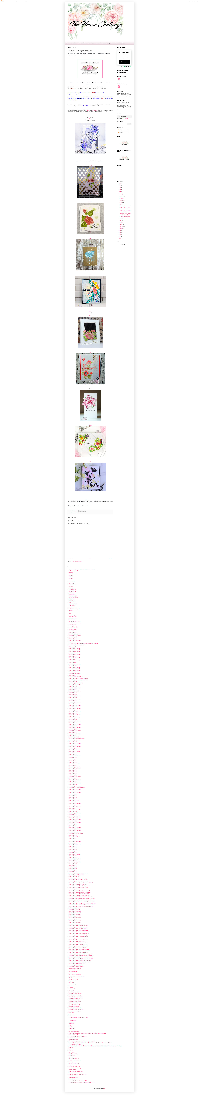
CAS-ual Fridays (72, 605)
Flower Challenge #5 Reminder (74, 782)
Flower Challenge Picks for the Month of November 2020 (79, 892)
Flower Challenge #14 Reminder (75, 698)
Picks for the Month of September (75, 1011)
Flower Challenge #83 (73, 863)
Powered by (120, 66)
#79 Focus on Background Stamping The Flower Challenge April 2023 (82, 569)
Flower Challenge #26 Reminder (75, 740)
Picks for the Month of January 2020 (75, 998)
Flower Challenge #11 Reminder (75, 691)
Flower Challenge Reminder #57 (75, 914)
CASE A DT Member (73, 607)
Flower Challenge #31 (73, 754)
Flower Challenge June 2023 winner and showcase (78, 678)
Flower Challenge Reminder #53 (75, 909)
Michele (90, 388)
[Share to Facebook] (83, 511)
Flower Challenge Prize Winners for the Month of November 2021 (81, 906)
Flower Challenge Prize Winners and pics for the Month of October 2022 (82, 903)
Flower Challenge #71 (73, 843)
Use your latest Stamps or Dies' (74, 1066)
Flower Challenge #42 (73, 632)
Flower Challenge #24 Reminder (75, 733)
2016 (120, 238)
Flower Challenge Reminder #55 (75, 911)
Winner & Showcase (72, 1069)
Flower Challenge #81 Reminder (75, 859)
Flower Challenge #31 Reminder (75, 755)
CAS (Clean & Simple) (73, 603)
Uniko (70, 1049)
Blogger (104, 1088)
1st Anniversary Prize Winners (74, 570)
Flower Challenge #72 (73, 846)
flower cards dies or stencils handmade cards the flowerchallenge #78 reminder (83, 643)
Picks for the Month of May (74, 1006)
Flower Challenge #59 (73, 805)
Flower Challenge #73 (73, 847)
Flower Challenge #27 (73, 741)
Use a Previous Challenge (73, 1053)
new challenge (71, 982)
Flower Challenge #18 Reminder (75, 711)
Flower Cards (71, 641)
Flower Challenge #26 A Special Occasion (76, 738)
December (122, 194)
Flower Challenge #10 (73, 686)
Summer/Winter (72, 1030)
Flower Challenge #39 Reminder (75, 763)
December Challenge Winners (74, 621)
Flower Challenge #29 (73, 748)
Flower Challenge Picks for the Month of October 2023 (79, 895)
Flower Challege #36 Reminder (74, 657)
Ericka (90, 275)
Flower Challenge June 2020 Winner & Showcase (78, 878)
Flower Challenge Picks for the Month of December (78, 887)
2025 (120, 185)
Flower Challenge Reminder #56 (75, 912)
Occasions (71, 987)
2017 (120, 236)
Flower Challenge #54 (73, 795)
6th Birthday (71, 577)
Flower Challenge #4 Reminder (74, 767)
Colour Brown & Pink (73, 616)
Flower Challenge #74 (73, 849)
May (121, 220)
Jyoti (90, 311)
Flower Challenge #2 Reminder (74, 718)
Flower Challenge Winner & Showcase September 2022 (79, 950)
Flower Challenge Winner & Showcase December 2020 (79, 931)
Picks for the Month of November (75, 1007)
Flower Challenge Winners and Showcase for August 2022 (80, 960)
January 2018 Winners (73, 971)
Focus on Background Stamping (75, 968)
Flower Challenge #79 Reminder (75, 851)
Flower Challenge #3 (72, 749)
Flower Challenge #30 (73, 752)
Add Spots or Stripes (73, 589)
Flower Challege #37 (72, 659)
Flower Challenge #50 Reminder (75, 786)
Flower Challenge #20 (73, 719)
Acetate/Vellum (71, 580)
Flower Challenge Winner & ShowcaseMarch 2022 (78, 952)
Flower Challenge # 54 (73, 681)
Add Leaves (71, 586)
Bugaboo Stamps (72, 600)
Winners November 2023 (73, 1077)
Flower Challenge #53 (73, 794)
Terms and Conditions (120, 43)
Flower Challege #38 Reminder (74, 664)
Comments (121, 132)
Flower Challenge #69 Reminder (75, 836)
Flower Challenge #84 (73, 865)
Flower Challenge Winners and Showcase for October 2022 (80, 961)
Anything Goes (71, 592)
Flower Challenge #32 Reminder (75, 759)
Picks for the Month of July (74, 1000)
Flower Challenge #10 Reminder (75, 687)
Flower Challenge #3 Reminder (74, 751)
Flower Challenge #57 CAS (74, 800)
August (121, 202)
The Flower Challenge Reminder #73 (75, 1044)
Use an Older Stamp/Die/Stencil (75, 1060)
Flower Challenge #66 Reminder (75, 827)
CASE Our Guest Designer (74, 608)
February (121, 226)
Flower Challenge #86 (73, 868)
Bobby (90, 202)
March (121, 224)
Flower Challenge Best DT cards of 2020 (76, 874)
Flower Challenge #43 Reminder (75, 635)
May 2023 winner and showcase (75, 974)
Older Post (110, 558)
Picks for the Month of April (74, 992)
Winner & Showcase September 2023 (76, 1071)
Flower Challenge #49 (73, 778)
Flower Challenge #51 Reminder (75, 789)
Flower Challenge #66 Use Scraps (75, 828)
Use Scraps (71, 1061)
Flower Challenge (72, 675)
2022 (120, 191)
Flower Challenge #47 (73, 773)
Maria (90, 352)
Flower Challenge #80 (73, 855)
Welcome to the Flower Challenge (75, 1068)
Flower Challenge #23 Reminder (75, 730)
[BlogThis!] (80, 511)
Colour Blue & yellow (73, 615)
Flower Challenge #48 (73, 775)
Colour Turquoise (72, 619)
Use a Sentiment (72, 1055)
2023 (120, 189)
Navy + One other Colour (73, 979)
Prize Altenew (71, 1015)
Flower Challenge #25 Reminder (75, 737)
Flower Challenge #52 (73, 790)
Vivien (90, 461)
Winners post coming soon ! (125, 205)
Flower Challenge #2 (72, 716)
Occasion (70, 985)
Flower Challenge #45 (73, 637)
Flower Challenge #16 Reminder (75, 705)
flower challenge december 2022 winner (76, 676)
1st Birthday (71, 572)
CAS (70, 602)
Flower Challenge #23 (73, 729)
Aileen (90, 165)
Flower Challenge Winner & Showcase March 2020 (78, 946)
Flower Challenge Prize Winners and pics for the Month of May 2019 (81, 900)
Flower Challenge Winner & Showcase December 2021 (79, 933)
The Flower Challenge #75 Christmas (76, 1037)
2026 (120, 183)
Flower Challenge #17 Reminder (75, 708)
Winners (70, 1072)
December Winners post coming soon (76, 622)
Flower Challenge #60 (73, 811)
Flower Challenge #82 (73, 860)
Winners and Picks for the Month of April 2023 (77, 1074)
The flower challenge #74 (73, 1034)
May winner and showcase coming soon (76, 976)
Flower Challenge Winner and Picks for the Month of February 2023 (81, 955)
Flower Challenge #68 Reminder (75, 832)
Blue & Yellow (71, 599)
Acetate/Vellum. (72, 581)
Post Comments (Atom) (77, 561)
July (121, 204)
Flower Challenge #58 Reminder (76, 512)
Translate (126, 118)
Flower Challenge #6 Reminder (74, 809)
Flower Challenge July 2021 (74, 876)
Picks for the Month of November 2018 (76, 1009)
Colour (70, 613)
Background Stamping (73, 596)
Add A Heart (71, 583)
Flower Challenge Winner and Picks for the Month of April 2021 (81, 954)
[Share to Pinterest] (85, 511)
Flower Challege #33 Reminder (74, 649)
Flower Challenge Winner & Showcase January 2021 (78, 938)
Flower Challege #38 (72, 662)
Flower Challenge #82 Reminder (75, 862)
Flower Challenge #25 (73, 735)
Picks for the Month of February (75, 995)
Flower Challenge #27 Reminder (75, 743)
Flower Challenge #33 (73, 760)
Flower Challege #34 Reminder (74, 651)
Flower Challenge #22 (73, 725)
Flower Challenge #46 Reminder (75, 640)
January (121, 228)
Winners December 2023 (73, 1075)
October (121, 198)
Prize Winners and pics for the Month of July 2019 (78, 1017)
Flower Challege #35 (72, 653)
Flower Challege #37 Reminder (74, 660)
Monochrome (71, 977)
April (121, 222)
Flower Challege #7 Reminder (74, 672)
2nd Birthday (71, 573)
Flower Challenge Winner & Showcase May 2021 (78, 947)
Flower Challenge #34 (73, 762)
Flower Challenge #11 (73, 689)
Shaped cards (71, 1023)
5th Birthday (71, 575)
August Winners (72, 594)
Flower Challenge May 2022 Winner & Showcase (78, 881)
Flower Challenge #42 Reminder (75, 634)
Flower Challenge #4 (72, 765)
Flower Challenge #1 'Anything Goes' (76, 683)
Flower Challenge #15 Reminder (75, 702)
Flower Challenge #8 (72, 852)
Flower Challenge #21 (73, 722)
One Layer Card (72, 988)
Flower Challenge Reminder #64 (75, 916)
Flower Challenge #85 (73, 866)
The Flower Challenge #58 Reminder (125, 208)
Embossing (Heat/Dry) (73, 626)
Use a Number (71, 1052)
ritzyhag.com (94, 110)
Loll (90, 315)
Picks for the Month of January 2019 (75, 996)
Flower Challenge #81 (73, 857)
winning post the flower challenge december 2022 (78, 1080)
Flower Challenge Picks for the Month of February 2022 (79, 890)
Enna (88, 110)
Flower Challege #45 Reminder (74, 670)
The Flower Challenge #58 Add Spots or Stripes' (125, 211)
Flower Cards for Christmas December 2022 (77, 645)
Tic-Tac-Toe (71, 1047)
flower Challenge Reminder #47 (75, 908)
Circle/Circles (71, 611)
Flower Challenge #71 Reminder (75, 844)
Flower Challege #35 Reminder (74, 654)
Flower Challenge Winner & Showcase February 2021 (79, 936)
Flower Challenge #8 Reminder (74, 854)
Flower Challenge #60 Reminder (75, 813)
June (121, 218)
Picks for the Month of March (74, 1004)
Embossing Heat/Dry (73, 629)
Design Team (91, 43)
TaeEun (90, 425)
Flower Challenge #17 (73, 706)
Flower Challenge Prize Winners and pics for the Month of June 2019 (81, 898)
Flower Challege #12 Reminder (74, 648)
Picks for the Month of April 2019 (75, 993)
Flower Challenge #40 (73, 630)
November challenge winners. (74, 984)
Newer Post (70, 558)
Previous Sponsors (100, 43)
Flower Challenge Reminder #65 (75, 917)
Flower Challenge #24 (73, 732)
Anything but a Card (72, 591)
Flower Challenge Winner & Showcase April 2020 (78, 925)
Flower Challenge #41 (73, 770)
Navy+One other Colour (73, 980)
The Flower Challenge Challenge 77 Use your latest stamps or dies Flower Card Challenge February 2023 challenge (90, 1042)
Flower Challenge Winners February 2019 (76, 963)
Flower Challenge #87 (73, 870)
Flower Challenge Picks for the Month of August (78, 884)
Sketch (70, 1025)
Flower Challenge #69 (73, 835)
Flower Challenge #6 (72, 808)
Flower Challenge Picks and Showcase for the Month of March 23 (81, 882)
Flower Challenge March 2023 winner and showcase (78, 680)
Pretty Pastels (71, 1014)
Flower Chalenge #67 (73, 646)
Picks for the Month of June (74, 1003)
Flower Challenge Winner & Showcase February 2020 (79, 935)
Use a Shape (71, 1057)
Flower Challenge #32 (73, 757)
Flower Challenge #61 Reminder (75, 816)
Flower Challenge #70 (73, 839)
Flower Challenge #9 (72, 871)
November (122, 196)
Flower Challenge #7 (72, 838)
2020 (120, 230)
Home (67, 43)
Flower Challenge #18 (73, 710)
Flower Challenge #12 (73, 692)
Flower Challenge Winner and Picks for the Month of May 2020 (81, 958)
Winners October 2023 (73, 1079)
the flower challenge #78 (73, 1039)
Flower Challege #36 (72, 656)
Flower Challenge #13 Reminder (75, 695)
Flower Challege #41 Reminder (74, 667)
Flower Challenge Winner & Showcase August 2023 (78, 930)
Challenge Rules (82, 43)
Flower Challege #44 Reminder (74, 668)
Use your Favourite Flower (74, 1063)
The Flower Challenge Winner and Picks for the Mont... (125, 214)
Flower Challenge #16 (73, 703)
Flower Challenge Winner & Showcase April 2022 (78, 927)
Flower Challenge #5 (72, 781)
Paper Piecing (71, 990)
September (122, 200)
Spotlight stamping (72, 1026)
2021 (120, 193)
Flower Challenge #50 (73, 784)
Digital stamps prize (72, 624)
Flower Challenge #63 (73, 820)
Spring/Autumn (72, 1028)
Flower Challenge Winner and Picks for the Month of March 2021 (81, 957)
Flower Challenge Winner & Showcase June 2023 (78, 944)
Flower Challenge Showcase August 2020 (76, 923)
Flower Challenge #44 (73, 771)
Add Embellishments (72, 584)
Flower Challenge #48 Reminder (75, 776)
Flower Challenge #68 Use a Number (76, 833)
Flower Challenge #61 (73, 814)
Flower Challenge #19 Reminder (75, 714)
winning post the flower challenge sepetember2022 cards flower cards (81, 1082)
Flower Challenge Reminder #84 (75, 920)
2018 (120, 234)
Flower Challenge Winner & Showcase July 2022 (78, 941)
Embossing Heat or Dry (73, 627)
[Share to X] (82, 511)
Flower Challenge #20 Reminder (75, 721)
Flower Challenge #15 (73, 700)
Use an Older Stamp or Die (74, 1058)
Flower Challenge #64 (73, 824)
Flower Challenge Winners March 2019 (76, 965)
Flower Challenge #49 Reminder (75, 779)
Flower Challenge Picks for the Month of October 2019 (79, 893)
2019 (120, 232)
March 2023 (71, 973)
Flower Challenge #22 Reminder (75, 727)
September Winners (72, 1020)
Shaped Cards (71, 1022)
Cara (90, 238)
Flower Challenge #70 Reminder (75, 841)
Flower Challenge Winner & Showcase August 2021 (78, 928)
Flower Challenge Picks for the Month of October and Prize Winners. (81, 896)
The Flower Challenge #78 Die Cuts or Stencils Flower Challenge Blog (82, 1041)
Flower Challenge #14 (73, 697)
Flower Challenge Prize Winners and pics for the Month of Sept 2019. (82, 904)
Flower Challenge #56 (73, 798)
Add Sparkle (71, 588)
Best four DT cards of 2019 (74, 597)
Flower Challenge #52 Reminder (75, 792)
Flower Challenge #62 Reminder (75, 819)
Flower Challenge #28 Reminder (75, 746)
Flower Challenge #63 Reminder (75, 822)
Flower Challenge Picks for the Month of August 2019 (79, 885)
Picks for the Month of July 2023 (75, 1001)
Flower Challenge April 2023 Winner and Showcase (78, 873)
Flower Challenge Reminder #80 (75, 919)
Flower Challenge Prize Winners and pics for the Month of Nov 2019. (82, 901)
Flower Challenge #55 (73, 797)
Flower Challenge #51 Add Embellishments (77, 787)
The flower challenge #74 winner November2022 (78, 1036)
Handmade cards (72, 969)
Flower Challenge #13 (73, 694)
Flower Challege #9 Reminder (74, 673)
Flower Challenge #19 (73, 713)
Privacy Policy (109, 43)
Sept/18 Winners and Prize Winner (75, 1018)
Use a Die (70, 1050)
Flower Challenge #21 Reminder (75, 724)
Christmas (71, 610)
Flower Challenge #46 (73, 638)
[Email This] (79, 511)
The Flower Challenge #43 (74, 1031)
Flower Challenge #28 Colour (74, 744)
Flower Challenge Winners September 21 (76, 966)
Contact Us (73, 43)
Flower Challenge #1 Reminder (74, 684)
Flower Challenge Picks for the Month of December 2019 (79, 889)
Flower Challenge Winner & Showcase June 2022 (78, 942)
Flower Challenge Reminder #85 (75, 922)
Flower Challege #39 (72, 665)
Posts (120, 129)
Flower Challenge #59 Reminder (75, 806)
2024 (120, 187)
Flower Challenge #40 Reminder (75, 768)
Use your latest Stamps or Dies (74, 1064)
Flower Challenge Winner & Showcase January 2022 (78, 939)
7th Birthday (71, 578)
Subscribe (124, 62)
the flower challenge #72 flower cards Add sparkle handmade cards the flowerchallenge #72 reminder (87, 1033)
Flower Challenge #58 (73, 801)
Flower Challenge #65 (73, 825)
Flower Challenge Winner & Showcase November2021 (79, 949)
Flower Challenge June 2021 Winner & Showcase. (78, 879)
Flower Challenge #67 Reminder (75, 830)
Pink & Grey (71, 1012)
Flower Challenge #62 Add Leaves (75, 817)
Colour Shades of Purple (73, 618)
